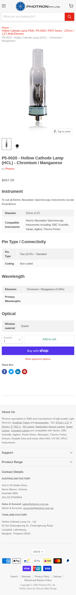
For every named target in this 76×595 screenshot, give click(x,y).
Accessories (42, 422)
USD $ (36, 551)
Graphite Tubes (21, 422)
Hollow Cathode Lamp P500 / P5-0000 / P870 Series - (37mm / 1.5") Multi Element (38, 32)
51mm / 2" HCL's (11, 426)
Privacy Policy (42, 576)
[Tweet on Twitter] (11, 371)
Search (14, 576)
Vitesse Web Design (46, 588)
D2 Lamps (28, 426)
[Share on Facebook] (4, 371)
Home (5, 27)
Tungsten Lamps (20, 430)
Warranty (26, 576)
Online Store (25, 588)
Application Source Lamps (50, 426)
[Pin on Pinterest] (24, 371)
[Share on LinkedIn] (18, 371)
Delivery (57, 576)
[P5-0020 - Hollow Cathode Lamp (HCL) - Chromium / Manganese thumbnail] (6, 144)
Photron (9, 168)
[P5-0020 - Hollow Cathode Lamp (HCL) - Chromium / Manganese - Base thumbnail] (16, 144)
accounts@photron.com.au (38, 508)
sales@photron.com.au (35, 504)
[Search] (69, 17)
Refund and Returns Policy (38, 580)
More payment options (38, 358)
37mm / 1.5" (62, 422)
